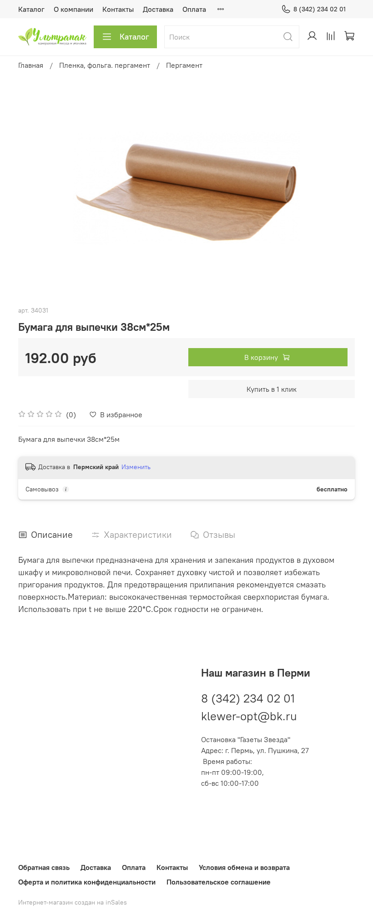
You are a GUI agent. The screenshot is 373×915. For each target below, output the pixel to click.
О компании (73, 9)
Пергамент (184, 65)
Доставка (158, 9)
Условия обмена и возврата (244, 867)
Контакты (118, 9)
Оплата (194, 9)
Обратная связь (44, 867)
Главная (30, 65)
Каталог (31, 9)
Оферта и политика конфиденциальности (87, 881)
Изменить (136, 467)
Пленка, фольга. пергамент (104, 65)
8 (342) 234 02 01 (319, 9)
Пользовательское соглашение (218, 881)
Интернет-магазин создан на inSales (72, 902)
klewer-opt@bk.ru (249, 715)
